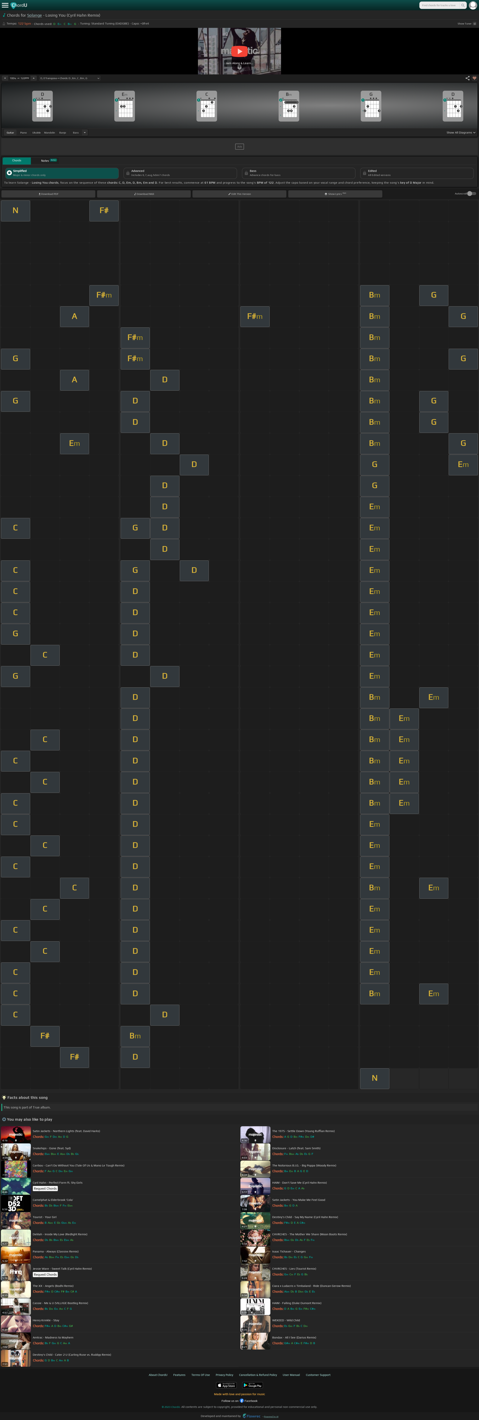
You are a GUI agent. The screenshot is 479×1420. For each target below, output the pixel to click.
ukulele (36, 132)
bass (76, 132)
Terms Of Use (200, 1375)
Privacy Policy (224, 1375)
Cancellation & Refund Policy (258, 1375)
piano (23, 132)
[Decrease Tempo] (5, 78)
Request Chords (45, 1188)
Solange (34, 15)
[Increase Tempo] (33, 78)
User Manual (291, 1375)
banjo (62, 132)
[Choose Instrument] (85, 132)
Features (179, 1375)
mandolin (49, 132)
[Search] (462, 5)
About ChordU (158, 1375)
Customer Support (318, 1375)
